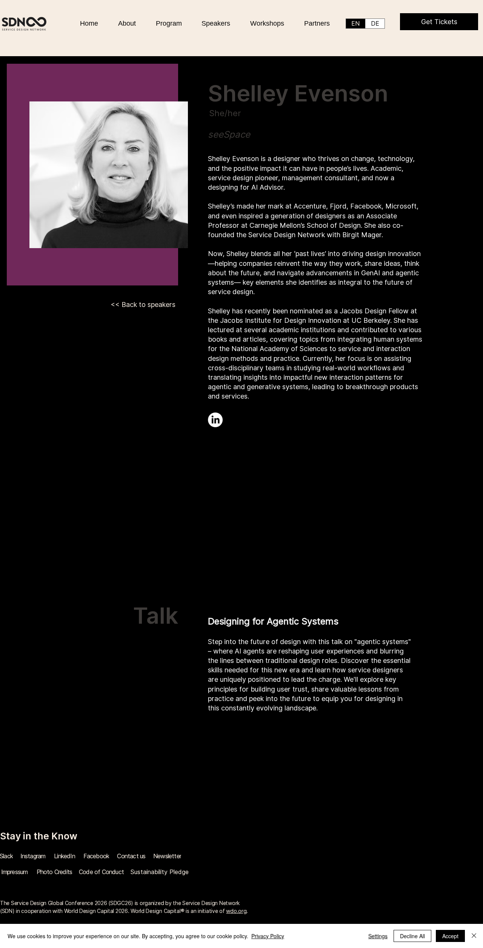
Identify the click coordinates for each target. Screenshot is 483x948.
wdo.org (236, 911)
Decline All (412, 936)
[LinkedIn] (215, 420)
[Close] (473, 936)
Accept (450, 936)
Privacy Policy (267, 936)
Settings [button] (378, 936)
